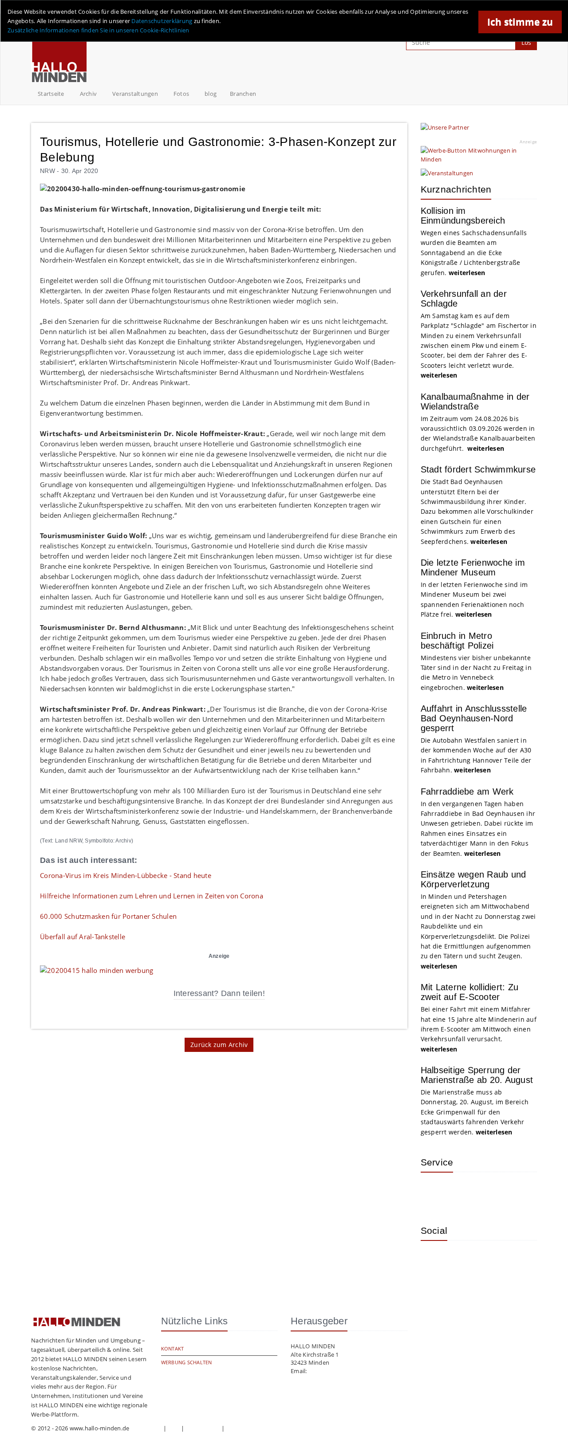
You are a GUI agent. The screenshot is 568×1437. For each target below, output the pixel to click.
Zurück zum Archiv (219, 1044)
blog (211, 94)
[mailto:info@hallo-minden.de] (96, 969)
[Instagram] (434, 1260)
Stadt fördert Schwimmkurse (478, 469)
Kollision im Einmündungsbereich (463, 215)
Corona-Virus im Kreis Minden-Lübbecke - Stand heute (125, 875)
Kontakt (172, 1348)
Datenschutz (202, 1428)
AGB (174, 1428)
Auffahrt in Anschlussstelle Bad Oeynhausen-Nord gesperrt (474, 718)
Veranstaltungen (135, 94)
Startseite (51, 94)
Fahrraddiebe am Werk (467, 791)
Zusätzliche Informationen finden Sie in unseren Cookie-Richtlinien (98, 30)
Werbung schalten (186, 1362)
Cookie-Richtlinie (249, 1428)
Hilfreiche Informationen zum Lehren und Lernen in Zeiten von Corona (151, 895)
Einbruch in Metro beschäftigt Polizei (457, 640)
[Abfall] (491, 1192)
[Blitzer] (463, 1192)
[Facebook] (463, 1260)
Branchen (243, 94)
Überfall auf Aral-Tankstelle (82, 936)
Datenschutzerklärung (161, 21)
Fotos (181, 94)
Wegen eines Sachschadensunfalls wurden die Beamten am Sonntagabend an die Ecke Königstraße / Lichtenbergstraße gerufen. (474, 252)
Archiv (88, 94)
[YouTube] (491, 1260)
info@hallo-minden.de (338, 1371)
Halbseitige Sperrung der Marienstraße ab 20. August (477, 1075)
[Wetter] (434, 1192)
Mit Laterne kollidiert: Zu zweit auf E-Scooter (470, 992)
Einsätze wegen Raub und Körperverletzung (473, 879)
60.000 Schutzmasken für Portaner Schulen (108, 916)
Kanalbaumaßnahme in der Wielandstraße (475, 401)
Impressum (146, 1428)
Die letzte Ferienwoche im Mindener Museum (473, 567)
